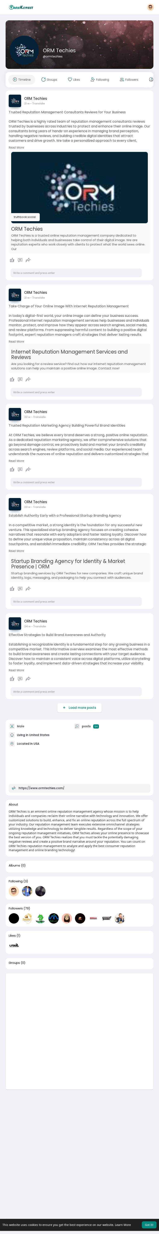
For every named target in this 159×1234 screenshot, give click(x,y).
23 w (27, 507)
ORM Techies (59, 50)
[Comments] (20, 260)
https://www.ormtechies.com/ (41, 788)
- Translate (37, 103)
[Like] (20, 260)
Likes (12, 935)
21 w (27, 103)
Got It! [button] (149, 1225)
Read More (16, 147)
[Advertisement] (80, 1002)
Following (16, 881)
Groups (14, 962)
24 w (27, 626)
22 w (27, 417)
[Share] (28, 260)
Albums (14, 865)
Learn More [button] (123, 1225)
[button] (151, 7)
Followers (16, 908)
